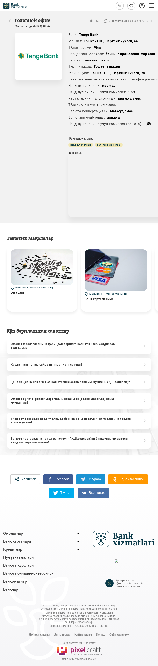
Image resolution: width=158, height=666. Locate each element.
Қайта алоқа (83, 634)
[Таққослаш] (120, 6)
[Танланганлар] (131, 6)
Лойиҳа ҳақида (39, 634)
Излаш (100, 634)
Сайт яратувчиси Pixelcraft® (79, 643)
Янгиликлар (62, 634)
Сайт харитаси (119, 634)
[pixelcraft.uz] (79, 650)
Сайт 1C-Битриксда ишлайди (79, 659)
